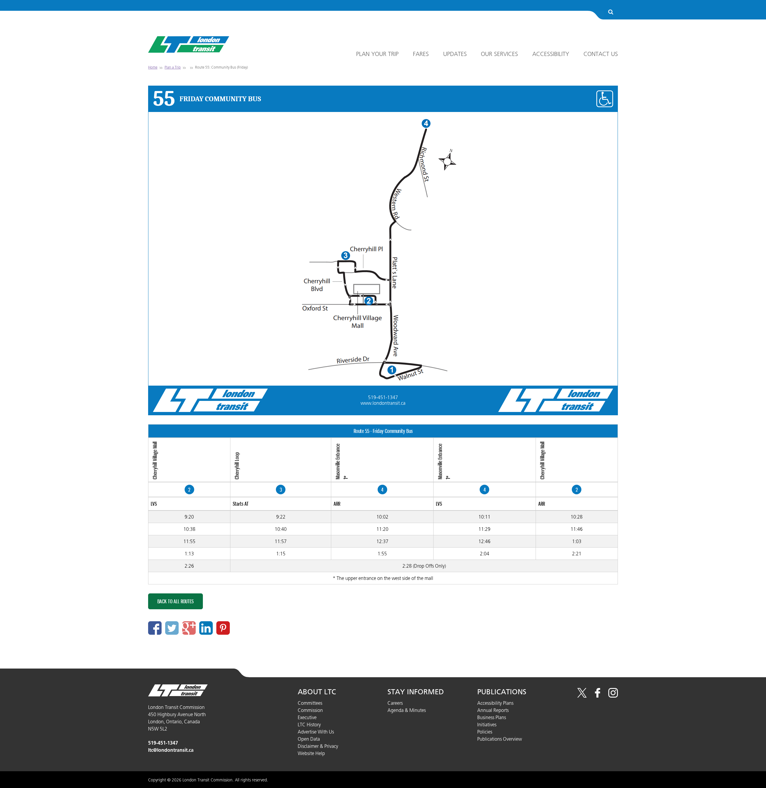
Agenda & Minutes (406, 710)
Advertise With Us (316, 731)
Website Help (311, 753)
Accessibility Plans (495, 703)
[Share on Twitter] (172, 628)
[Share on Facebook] (155, 628)
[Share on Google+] (189, 628)
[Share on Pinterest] (223, 628)
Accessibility (550, 54)
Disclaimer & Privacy (318, 746)
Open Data (309, 739)
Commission (310, 710)
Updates (455, 54)
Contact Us (600, 54)
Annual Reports (493, 710)
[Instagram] (613, 695)
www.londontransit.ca (383, 403)
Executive (307, 717)
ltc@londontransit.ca (171, 750)
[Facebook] (597, 695)
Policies (484, 731)
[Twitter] (582, 695)
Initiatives (486, 724)
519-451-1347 (383, 397)
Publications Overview (499, 739)
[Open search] (610, 12)
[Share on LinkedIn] (206, 628)
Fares (421, 54)
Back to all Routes (175, 601)
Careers (395, 703)
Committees (310, 703)
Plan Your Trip (377, 54)
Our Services (499, 54)
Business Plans (491, 717)
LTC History (309, 724)
